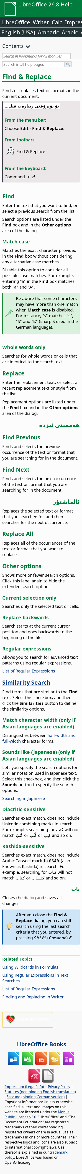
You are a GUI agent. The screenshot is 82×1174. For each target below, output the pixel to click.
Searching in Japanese (23, 798)
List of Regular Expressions (28, 671)
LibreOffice (15, 22)
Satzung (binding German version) (36, 1096)
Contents (13, 45)
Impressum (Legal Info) (24, 1086)
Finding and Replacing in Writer (33, 997)
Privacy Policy (59, 1086)
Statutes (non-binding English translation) (40, 1091)
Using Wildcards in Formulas (30, 967)
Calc (57, 22)
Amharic (48, 32)
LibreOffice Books (41, 1044)
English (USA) (18, 32)
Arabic (70, 32)
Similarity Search (26, 682)
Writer (41, 22)
